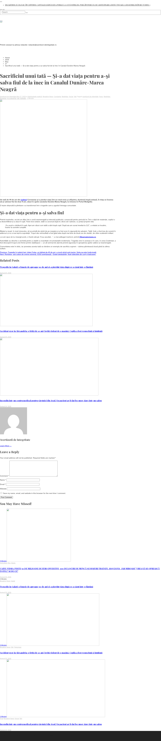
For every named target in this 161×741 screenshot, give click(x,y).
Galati (13, 581)
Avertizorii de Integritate (8, 97)
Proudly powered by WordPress (13, 736)
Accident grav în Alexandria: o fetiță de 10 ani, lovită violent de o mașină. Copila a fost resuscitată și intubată (51, 331)
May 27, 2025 (21, 97)
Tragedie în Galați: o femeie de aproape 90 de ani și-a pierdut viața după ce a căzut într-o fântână (46, 267)
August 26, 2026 (5, 577)
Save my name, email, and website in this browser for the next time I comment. (34, 493)
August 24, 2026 (5, 406)
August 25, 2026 (5, 273)
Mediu (13, 563)
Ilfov (9, 563)
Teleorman (17, 647)
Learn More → (6, 446)
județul (24, 200)
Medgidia (65, 97)
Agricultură (3, 563)
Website (3, 489)
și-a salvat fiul (11, 98)
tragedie (23, 98)
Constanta (57, 97)
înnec (101, 97)
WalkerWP (54, 736)
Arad (1, 718)
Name (3, 480)
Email (3, 484)
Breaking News (48, 97)
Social (71, 97)
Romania (3, 98)
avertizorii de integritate (90, 97)
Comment (4, 476)
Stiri (75, 97)
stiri (18, 98)
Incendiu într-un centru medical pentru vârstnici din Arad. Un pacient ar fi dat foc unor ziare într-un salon (51, 400)
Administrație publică (35, 97)
